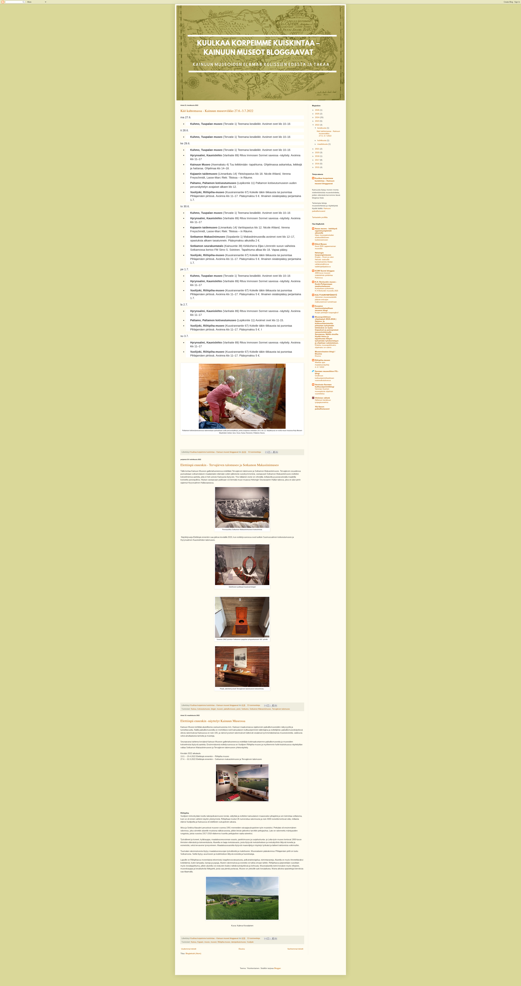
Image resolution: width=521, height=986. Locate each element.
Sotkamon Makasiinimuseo (260, 709)
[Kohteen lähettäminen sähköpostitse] (266, 452)
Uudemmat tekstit (188, 949)
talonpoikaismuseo (238, 942)
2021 (317, 149)
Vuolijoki (250, 942)
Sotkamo (245, 709)
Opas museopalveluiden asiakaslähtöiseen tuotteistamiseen (324, 237)
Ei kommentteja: (255, 452)
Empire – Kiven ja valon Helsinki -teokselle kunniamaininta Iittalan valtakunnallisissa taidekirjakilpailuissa (324, 261)
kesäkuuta (322, 128)
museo (207, 942)
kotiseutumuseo (203, 709)
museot (220, 709)
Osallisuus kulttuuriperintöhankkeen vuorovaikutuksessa (324, 378)
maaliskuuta (322, 144)
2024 (317, 117)
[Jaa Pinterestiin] (276, 452)
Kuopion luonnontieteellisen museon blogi (324, 308)
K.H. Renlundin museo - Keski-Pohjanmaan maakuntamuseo (326, 284)
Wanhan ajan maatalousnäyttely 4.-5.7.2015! (322, 364)
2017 (317, 160)
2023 (317, 121)
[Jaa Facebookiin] (274, 452)
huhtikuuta (322, 140)
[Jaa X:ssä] (271, 452)
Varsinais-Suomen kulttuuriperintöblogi (324, 385)
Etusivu (242, 949)
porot (238, 709)
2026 (317, 110)
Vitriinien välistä (322, 398)
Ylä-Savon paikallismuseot (322, 408)
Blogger (277, 968)
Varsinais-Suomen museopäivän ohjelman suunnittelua (324, 391)
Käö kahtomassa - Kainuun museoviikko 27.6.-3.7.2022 (216, 111)
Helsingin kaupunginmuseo (323, 254)
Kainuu (193, 709)
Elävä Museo (321, 244)
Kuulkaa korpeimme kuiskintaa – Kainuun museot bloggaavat (324, 181)
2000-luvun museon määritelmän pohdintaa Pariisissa (324, 275)
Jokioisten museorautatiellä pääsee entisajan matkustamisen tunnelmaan (326, 299)
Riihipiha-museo (224, 942)
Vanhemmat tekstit (295, 949)
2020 (317, 152)
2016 (317, 164)
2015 (317, 167)
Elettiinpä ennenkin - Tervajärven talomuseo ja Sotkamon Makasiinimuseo (229, 465)
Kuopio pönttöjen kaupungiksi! (327, 313)
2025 (317, 114)
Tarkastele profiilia (320, 217)
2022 (317, 125)
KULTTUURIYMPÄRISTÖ (326, 295)
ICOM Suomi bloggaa (324, 271)
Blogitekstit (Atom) (193, 953)
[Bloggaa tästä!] (269, 452)
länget (213, 709)
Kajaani (200, 942)
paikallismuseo (229, 709)
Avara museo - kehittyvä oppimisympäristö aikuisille (326, 230)
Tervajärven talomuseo (281, 709)
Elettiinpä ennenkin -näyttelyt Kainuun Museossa (212, 721)
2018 (317, 156)
